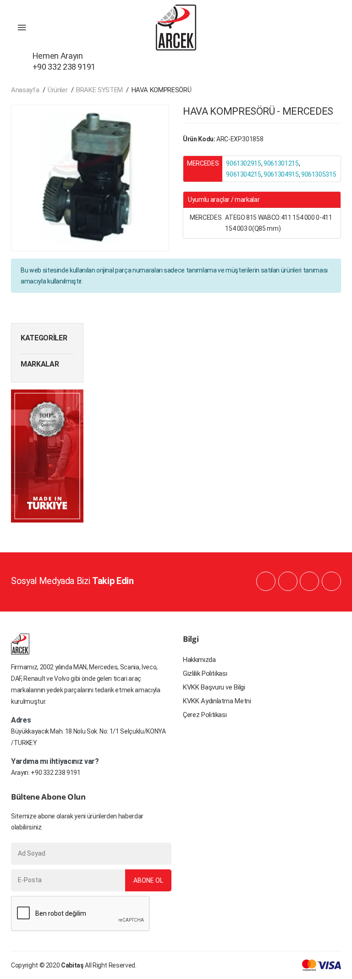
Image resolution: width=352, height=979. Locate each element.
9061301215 (281, 163)
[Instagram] (309, 581)
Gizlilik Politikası (205, 673)
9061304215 (243, 174)
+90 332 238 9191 (55, 772)
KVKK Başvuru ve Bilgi (214, 687)
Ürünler (58, 90)
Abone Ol (148, 880)
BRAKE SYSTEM (99, 90)
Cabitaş (72, 965)
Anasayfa (25, 90)
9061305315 (318, 174)
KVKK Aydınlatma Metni (217, 701)
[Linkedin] (287, 581)
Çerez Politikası (204, 715)
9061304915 (281, 174)
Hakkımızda (199, 660)
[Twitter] (331, 581)
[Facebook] (265, 581)
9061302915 (243, 163)
